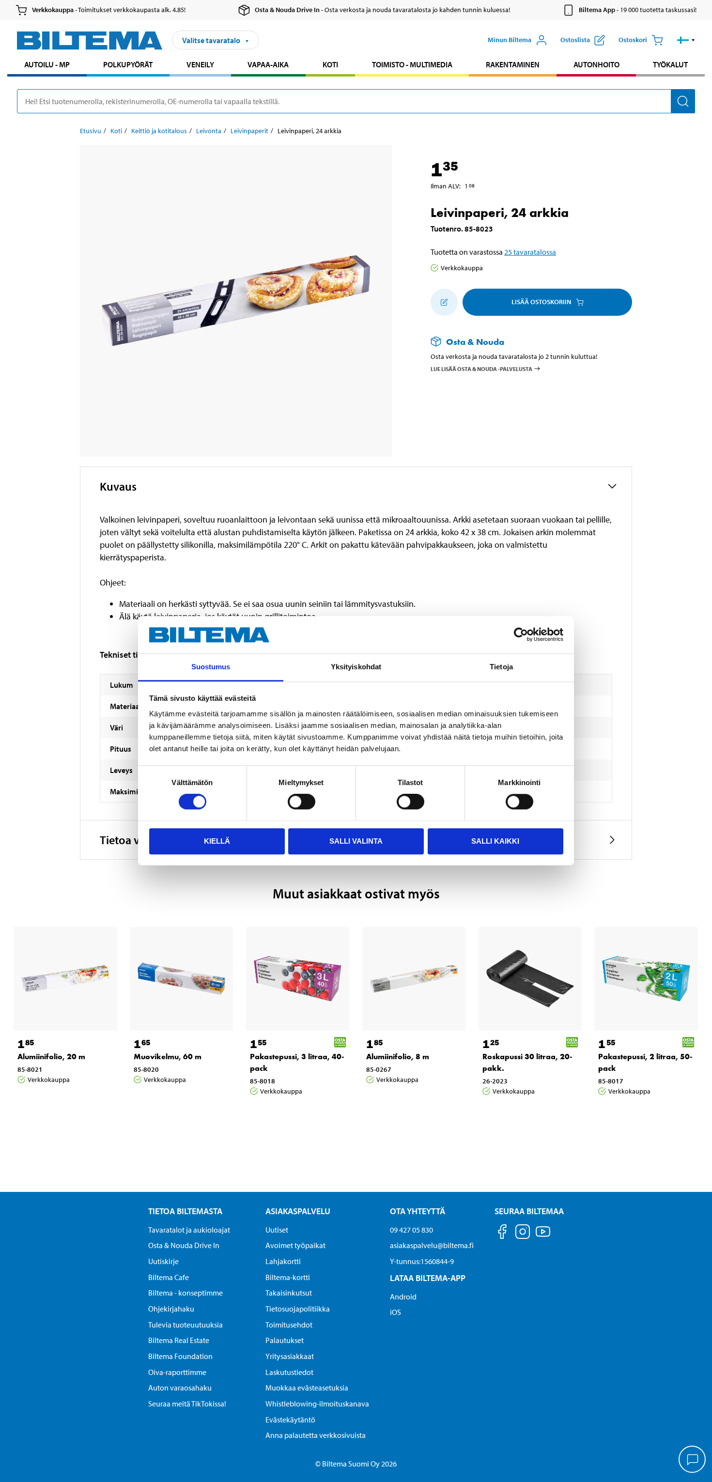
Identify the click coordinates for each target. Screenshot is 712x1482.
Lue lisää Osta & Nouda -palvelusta (481, 368)
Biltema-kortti (287, 1277)
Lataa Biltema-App (427, 1277)
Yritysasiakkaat (289, 1356)
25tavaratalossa (530, 252)
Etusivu (90, 130)
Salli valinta (356, 841)
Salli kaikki (495, 841)
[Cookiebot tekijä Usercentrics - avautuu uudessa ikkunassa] (521, 635)
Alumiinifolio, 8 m (397, 1056)
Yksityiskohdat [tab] (356, 667)
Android (403, 1296)
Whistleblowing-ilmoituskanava (317, 1403)
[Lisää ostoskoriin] (444, 302)
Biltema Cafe (168, 1277)
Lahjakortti (283, 1261)
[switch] (301, 801)
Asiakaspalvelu (297, 1211)
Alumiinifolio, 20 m (51, 1056)
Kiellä (217, 841)
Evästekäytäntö (290, 1419)
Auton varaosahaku (180, 1387)
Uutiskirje (163, 1261)
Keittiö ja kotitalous (159, 130)
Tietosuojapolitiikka (297, 1308)
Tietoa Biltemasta (185, 1211)
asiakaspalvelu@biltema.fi (432, 1245)
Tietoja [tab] (501, 667)
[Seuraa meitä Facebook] (502, 1233)
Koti (330, 64)
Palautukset (284, 1340)
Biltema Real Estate (178, 1340)
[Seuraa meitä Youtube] (543, 1236)
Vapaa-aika (268, 64)
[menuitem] (47, 66)
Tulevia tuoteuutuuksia (185, 1324)
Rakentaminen (513, 64)
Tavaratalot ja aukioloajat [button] (189, 1230)
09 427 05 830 (411, 1230)
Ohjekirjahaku (171, 1308)
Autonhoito (596, 64)
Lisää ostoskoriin (541, 301)
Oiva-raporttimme (177, 1372)
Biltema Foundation (180, 1356)
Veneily (200, 64)
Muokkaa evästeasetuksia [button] (306, 1387)
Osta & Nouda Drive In (183, 1245)
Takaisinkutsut (288, 1292)
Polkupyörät (128, 64)
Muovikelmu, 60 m (167, 1056)
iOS (395, 1312)
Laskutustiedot (289, 1372)
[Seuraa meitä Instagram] (522, 1233)
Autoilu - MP (47, 64)
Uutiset (276, 1230)
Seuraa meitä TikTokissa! (187, 1403)
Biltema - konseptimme (185, 1292)
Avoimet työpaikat (295, 1245)
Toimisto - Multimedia (412, 64)
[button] (686, 40)
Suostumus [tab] (211, 667)
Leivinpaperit (249, 130)
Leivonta (208, 130)
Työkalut (670, 64)
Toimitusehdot (288, 1324)
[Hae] (683, 101)
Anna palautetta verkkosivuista (315, 1435)
